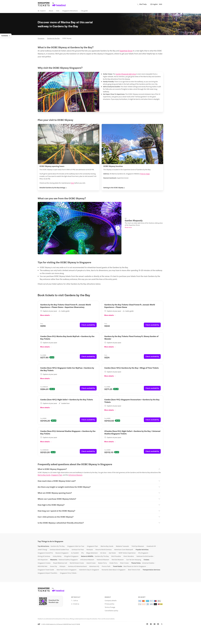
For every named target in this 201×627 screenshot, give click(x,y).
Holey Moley (57, 556)
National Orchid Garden (145, 556)
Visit (57, 11)
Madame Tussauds (122, 546)
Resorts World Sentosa (103, 549)
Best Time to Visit (134, 570)
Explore (43, 11)
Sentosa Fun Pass (78, 549)
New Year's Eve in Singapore (66, 570)
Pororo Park (106, 566)
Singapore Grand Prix (45, 553)
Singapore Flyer (56, 475)
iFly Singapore (143, 553)
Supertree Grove (126, 50)
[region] (79, 228)
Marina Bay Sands (44, 475)
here (72, 183)
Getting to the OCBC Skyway (113, 187)
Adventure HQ (94, 566)
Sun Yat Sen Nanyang (133, 560)
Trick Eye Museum (137, 546)
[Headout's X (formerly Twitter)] (162, 624)
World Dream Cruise (77, 563)
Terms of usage (110, 607)
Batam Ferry (102, 563)
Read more (128, 227)
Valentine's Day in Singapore (89, 570)
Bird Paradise (116, 556)
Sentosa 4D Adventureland (77, 566)
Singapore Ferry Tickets (68, 573)
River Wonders (129, 556)
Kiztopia (62, 566)
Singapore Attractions (70, 11)
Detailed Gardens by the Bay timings (52, 187)
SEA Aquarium (43, 560)
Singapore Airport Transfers (47, 573)
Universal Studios (148, 563)
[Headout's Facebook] (158, 624)
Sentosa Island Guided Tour (59, 549)
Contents (4, 35)
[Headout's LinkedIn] (147, 624)
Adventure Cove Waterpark (123, 549)
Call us (75, 600)
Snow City (53, 566)
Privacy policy (109, 604)
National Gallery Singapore (68, 560)
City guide (84, 11)
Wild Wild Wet (42, 566)
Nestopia (89, 549)
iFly (82, 553)
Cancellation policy (111, 610)
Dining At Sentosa (44, 556)
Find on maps (145, 174)
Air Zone (103, 553)
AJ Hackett (75, 553)
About (51, 11)
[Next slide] (118, 228)
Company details (111, 600)
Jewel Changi (42, 549)
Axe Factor (112, 553)
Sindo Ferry (113, 563)
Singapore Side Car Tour (75, 546)
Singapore (41, 38)
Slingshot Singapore (71, 556)
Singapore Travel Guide (46, 570)
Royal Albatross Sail (60, 563)
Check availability (88, 325)
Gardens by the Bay (53, 38)
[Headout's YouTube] (154, 624)
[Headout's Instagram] (151, 624)
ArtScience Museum (75, 475)
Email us (76, 604)
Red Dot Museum (118, 560)
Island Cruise (91, 563)
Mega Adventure (92, 553)
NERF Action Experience (127, 553)
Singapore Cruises (44, 563)
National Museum (103, 560)
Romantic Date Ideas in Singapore (113, 570)
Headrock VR (151, 546)
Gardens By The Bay (58, 546)
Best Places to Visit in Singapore (135, 566)
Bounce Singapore (61, 553)
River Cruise (124, 563)
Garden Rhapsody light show (126, 74)
